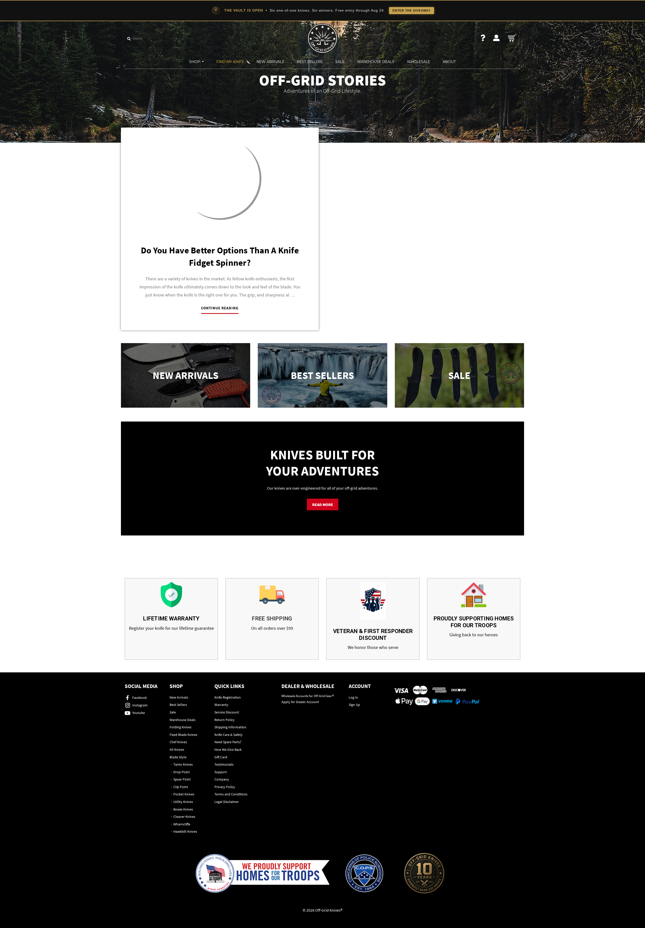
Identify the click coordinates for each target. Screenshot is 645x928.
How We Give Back (228, 749)
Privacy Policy (224, 787)
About (449, 61)
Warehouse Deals (375, 61)
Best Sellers (310, 61)
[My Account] (496, 38)
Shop (195, 61)
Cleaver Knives (184, 816)
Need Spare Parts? (227, 742)
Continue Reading (220, 308)
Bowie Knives (183, 809)
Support (220, 772)
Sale (339, 61)
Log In (353, 697)
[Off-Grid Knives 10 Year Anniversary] (424, 873)
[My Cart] (512, 38)
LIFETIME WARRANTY (171, 618)
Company (221, 779)
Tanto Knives (183, 764)
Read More (322, 504)
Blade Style (178, 757)
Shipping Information (230, 727)
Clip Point (180, 787)
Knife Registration (227, 697)
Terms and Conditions (230, 794)
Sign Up (354, 704)
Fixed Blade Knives (183, 734)
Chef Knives (178, 742)
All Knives (177, 749)
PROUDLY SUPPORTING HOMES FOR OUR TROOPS (474, 621)
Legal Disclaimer (226, 801)
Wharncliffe (181, 824)
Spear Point (182, 779)
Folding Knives (180, 727)
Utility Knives (183, 801)
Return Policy (224, 719)
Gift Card (220, 757)
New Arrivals (270, 61)
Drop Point (181, 772)
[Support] (483, 38)
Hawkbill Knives (185, 831)
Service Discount (226, 712)
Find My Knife (230, 61)
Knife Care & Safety (228, 734)
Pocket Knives (183, 794)
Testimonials (224, 764)
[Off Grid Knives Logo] (322, 38)
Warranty (221, 704)
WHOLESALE (418, 61)
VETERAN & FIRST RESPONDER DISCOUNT (373, 634)
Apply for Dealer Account (300, 702)
